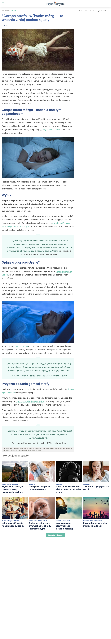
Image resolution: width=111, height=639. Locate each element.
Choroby (86, 484)
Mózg (14, 10)
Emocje (59, 484)
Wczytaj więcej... (55, 535)
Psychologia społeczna (92, 521)
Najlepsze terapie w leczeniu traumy (39, 488)
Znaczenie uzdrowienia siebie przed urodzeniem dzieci (69, 489)
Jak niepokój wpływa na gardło (96, 488)
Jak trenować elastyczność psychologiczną (64, 526)
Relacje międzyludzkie (11, 521)
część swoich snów (51, 129)
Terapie (32, 484)
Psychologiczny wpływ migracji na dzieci (95, 524)
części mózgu (21, 346)
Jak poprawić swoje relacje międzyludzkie (13, 524)
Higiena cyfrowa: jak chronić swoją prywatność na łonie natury (13, 489)
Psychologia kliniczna (38, 521)
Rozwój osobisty (63, 521)
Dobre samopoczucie (10, 484)
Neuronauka (6, 10)
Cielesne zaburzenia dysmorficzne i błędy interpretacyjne (40, 526)
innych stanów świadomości (30, 401)
